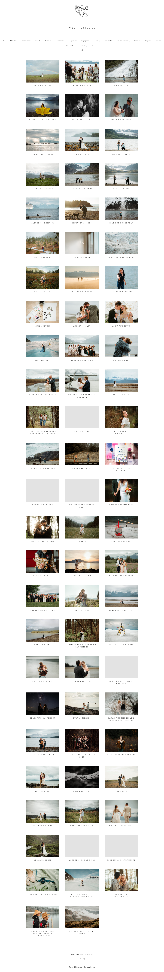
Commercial (60, 41)
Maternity (108, 41)
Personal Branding (123, 41)
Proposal (148, 41)
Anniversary (26, 41)
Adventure (13, 41)
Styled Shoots (71, 46)
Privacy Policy (89, 967)
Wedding (84, 46)
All (4, 41)
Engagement (85, 41)
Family (97, 41)
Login (30, 63)
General (95, 46)
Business (48, 41)
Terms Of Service (75, 967)
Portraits (137, 41)
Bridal (37, 41)
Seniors (158, 41)
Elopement (73, 41)
